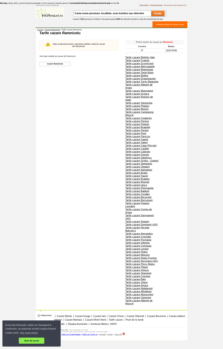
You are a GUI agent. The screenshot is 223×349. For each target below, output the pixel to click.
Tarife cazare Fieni (135, 133)
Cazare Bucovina (156, 316)
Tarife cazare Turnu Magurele (141, 81)
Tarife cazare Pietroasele (139, 188)
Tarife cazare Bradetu (137, 179)
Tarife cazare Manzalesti (139, 90)
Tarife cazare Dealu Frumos (141, 258)
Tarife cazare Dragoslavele (140, 78)
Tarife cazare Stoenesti (138, 273)
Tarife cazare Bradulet (137, 127)
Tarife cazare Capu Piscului (140, 145)
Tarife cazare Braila (136, 172)
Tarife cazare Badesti (137, 191)
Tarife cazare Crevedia (138, 236)
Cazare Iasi (99, 316)
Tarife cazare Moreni (137, 109)
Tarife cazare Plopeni (137, 106)
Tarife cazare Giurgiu (137, 154)
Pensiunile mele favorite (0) (175, 5)
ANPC (113, 324)
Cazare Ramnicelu (55, 64)
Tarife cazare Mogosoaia (139, 69)
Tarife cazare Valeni (136, 142)
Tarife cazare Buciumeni (139, 200)
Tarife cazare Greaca (137, 93)
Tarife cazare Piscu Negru (140, 264)
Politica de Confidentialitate (71, 334)
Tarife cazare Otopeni (137, 166)
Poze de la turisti (135, 319)
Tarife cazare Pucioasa (138, 239)
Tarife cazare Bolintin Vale (140, 57)
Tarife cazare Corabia (137, 194)
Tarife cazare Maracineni (139, 294)
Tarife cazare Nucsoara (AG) (141, 261)
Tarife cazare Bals (135, 279)
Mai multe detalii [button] (29, 333)
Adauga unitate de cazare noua (170, 24)
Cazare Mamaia (73, 319)
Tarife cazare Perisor (137, 121)
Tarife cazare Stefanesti (138, 163)
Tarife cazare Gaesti (136, 139)
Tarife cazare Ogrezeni (138, 297)
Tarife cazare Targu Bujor (139, 72)
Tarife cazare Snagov (137, 221)
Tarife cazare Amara (136, 285)
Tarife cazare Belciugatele (140, 66)
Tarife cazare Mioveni (137, 255)
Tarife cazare (116, 319)
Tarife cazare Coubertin (138, 118)
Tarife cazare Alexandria (139, 233)
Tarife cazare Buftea (136, 75)
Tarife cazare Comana (137, 276)
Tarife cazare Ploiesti (137, 124)
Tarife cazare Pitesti (136, 267)
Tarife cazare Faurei (136, 175)
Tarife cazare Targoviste (138, 103)
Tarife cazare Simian (137, 130)
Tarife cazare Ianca (136, 185)
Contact (110, 334)
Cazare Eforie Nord (95, 319)
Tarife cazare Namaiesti (138, 169)
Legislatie (102, 334)
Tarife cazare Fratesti (137, 60)
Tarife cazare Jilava (136, 282)
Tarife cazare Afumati (137, 182)
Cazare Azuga (82, 316)
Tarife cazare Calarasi (137, 151)
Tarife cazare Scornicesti (139, 63)
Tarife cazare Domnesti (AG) (141, 224)
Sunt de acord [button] (31, 340)
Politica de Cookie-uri (90, 334)
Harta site (118, 334)
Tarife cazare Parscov (137, 136)
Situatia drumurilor (78, 324)
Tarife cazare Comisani (138, 245)
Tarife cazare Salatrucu (138, 157)
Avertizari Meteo (99, 324)
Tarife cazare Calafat (137, 148)
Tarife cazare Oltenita (137, 242)
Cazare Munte (64, 316)
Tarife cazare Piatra (136, 252)
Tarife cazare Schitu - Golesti (141, 160)
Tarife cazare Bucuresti (138, 197)
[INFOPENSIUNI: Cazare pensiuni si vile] (50, 15)
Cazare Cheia (116, 316)
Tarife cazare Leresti (137, 248)
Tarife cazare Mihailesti (138, 291)
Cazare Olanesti (135, 316)
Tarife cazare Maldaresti (139, 288)
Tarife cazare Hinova (137, 270)
